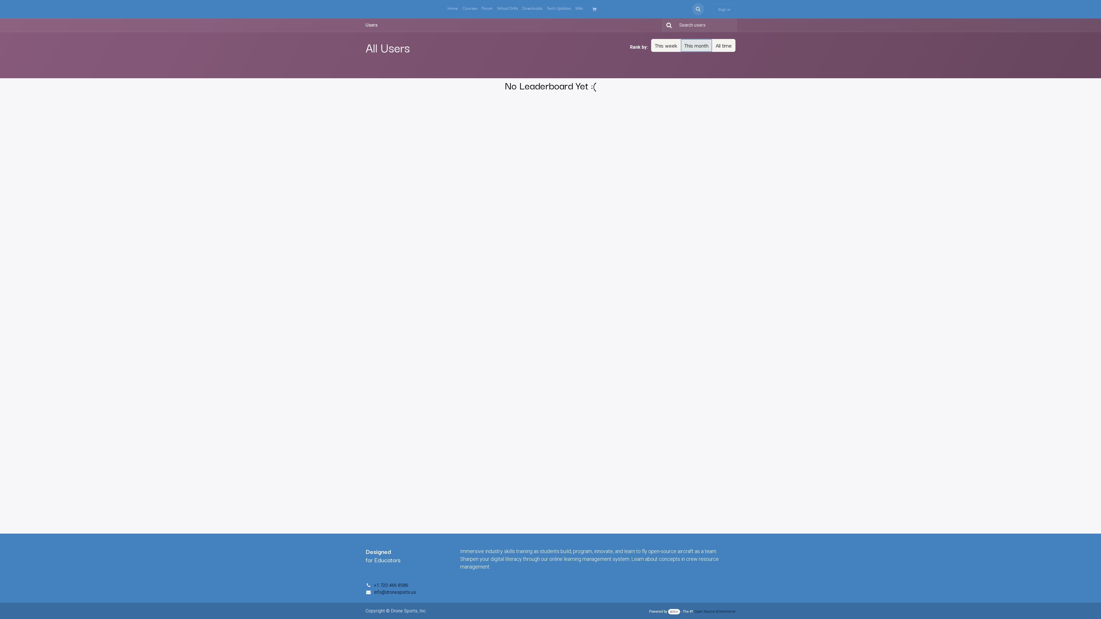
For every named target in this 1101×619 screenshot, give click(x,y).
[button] (698, 9)
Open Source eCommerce (714, 612)
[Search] (668, 25)
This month (696, 45)
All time (724, 45)
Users (372, 25)
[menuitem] (452, 8)
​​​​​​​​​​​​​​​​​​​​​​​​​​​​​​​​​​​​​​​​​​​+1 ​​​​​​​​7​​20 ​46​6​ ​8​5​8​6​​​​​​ (391, 585)
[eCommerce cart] (597, 9)
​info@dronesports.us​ (395, 592)
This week (666, 45)
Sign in (724, 9)
